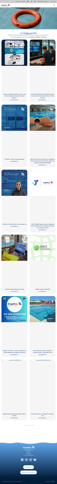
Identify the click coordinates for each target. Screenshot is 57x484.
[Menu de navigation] (54, 5)
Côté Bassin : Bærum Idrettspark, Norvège (14, 289)
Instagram (43, 37)
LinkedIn (37, 37)
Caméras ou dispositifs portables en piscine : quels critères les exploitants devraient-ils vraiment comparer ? (14, 96)
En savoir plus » (14, 100)
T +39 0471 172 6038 (20, 1)
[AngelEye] (5, 5)
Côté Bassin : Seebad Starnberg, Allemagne (14, 159)
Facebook (32, 37)
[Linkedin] (22, 460)
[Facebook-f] (26, 460)
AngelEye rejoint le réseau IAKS (42, 289)
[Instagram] (30, 460)
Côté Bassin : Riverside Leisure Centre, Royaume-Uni (14, 224)
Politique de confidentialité (50, 481)
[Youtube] (35, 460)
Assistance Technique (43, 1)
